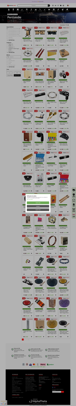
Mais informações (30, 199)
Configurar (38, 206)
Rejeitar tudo (38, 209)
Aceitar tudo (38, 202)
